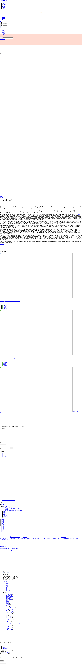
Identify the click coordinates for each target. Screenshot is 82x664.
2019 (2, 525)
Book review (13, 537)
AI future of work (5, 453)
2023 (2, 521)
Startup (65, 538)
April (4, 514)
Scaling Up (8, 630)
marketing (44, 538)
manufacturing (8, 624)
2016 (2, 528)
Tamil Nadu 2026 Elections (7, 492)
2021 (2, 523)
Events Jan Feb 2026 (6, 471)
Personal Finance (9, 626)
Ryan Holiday (59, 538)
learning (31, 538)
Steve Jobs (2, 202)
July (4, 511)
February (5, 516)
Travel (3, 496)
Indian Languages (13, 538)
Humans (7, 538)
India (10, 538)
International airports (22, 538)
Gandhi (3, 473)
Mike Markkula (48, 206)
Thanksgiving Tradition (6, 493)
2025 (2, 519)
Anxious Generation (5, 455)
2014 (2, 530)
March (5, 515)
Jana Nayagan (4, 480)
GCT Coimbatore (5, 475)
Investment (26, 538)
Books (3, 459)
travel (72, 538)
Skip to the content (3, 0)
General (3, 39)
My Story (7, 584)
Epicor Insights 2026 (6, 470)
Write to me (5, 581)
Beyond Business (5, 458)
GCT (3, 474)
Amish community (5, 454)
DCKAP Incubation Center (7, 466)
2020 (2, 524)
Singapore (62, 538)
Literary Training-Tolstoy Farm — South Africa (10, 482)
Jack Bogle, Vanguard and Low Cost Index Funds (13, 510)
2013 (2, 531)
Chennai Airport (30, 537)
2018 (2, 526)
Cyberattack (4, 463)
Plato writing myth (9, 627)
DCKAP (3, 465)
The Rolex (4, 494)
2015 (2, 529)
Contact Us (8, 590)
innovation (17, 538)
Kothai (3, 481)
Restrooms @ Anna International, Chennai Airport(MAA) (9, 358)
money (47, 538)
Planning (49, 538)
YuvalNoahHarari (5, 539)
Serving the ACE (7, 509)
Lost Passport (40, 538)
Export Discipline (5, 472)
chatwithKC (4, 461)
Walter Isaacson (49, 202)
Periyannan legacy (9, 625)
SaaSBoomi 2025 (9, 629)
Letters (7, 586)
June (4, 512)
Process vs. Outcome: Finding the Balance (11, 508)
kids (29, 538)
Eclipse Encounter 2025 (6, 468)
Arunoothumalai (5, 457)
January (5, 517)
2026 (2, 504)
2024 (2, 520)
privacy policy (19, 659)
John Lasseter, (79, 214)
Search (1, 446)
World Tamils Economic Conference (8, 500)
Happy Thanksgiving (6, 478)
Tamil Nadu (67, 538)
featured (63, 537)
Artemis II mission (5, 456)
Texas (70, 538)
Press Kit (7, 589)
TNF (3, 495)
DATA (3, 464)
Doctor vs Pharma (5, 467)
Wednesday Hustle (5, 499)
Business (3, 460)
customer (3, 462)
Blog (6, 588)
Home (7, 583)
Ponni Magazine (55, 538)
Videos (7, 587)
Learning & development (35, 538)
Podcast (52, 538)
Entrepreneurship (57, 537)
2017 (2, 527)
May (4, 513)
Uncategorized (4, 497)
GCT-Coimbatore (5, 476)
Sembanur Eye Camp (8, 507)
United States (4, 498)
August (5, 506)
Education (4, 469)
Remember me (3, 651)
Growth (5, 538)
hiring (3, 479)
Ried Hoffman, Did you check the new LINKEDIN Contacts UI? (10, 301)
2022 (2, 522)
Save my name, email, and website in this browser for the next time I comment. (15, 442)
